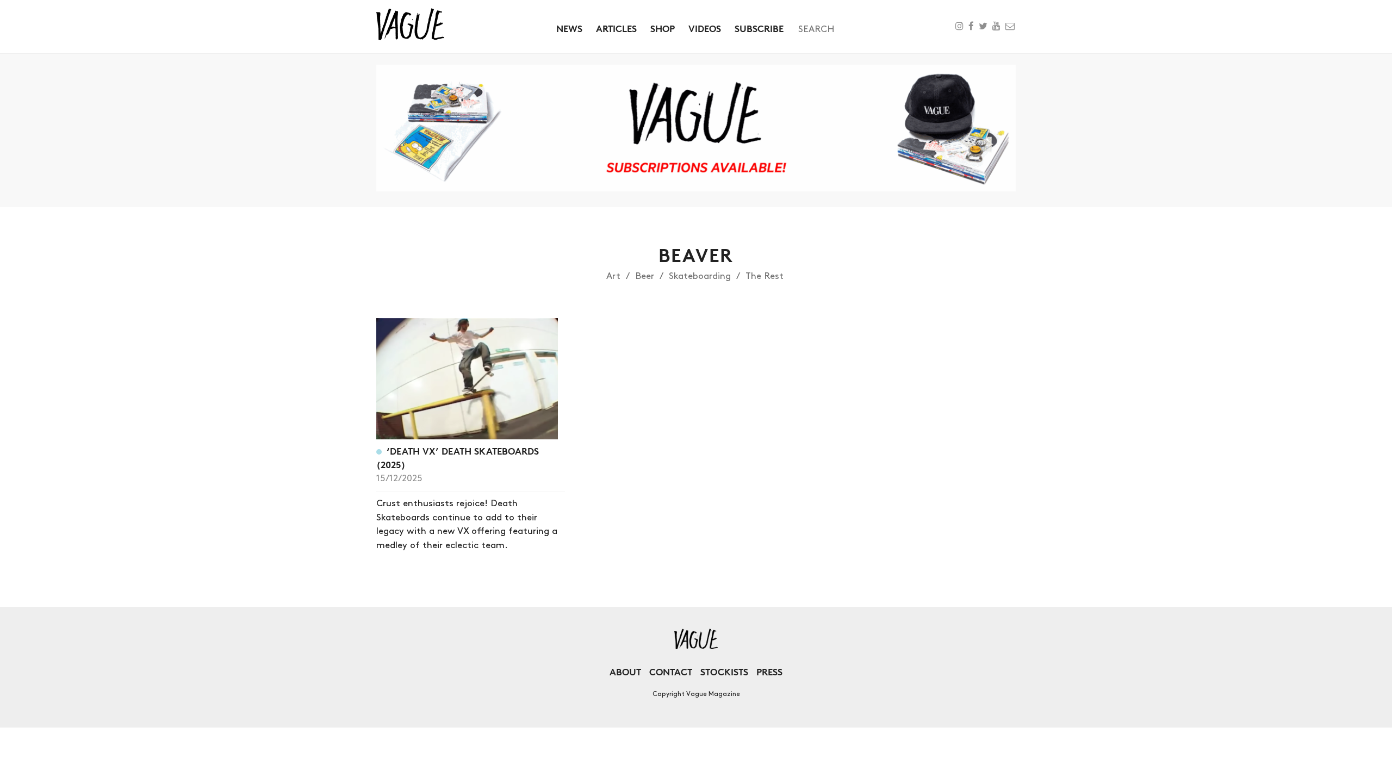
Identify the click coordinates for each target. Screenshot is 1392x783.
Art (613, 276)
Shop (662, 28)
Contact (670, 672)
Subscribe (759, 28)
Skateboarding (700, 276)
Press (769, 672)
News (569, 28)
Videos (704, 28)
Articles (616, 28)
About (625, 672)
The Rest (764, 276)
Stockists (724, 672)
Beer (644, 276)
